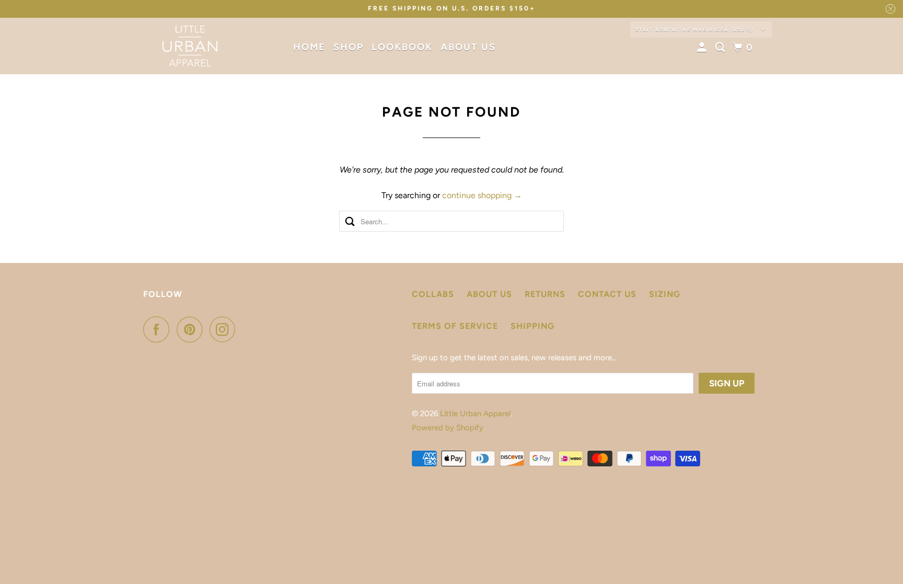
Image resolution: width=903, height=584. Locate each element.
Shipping (532, 326)
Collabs (433, 294)
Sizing (664, 294)
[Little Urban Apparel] (190, 46)
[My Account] (703, 47)
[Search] (721, 47)
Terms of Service (455, 326)
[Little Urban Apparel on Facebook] (159, 329)
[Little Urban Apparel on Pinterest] (192, 329)
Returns (545, 294)
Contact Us (607, 294)
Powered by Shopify (447, 427)
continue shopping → (482, 195)
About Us (468, 47)
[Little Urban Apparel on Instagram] (225, 329)
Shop (348, 47)
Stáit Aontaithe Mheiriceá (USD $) (695, 29)
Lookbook (402, 47)
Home (309, 47)
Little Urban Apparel (475, 413)
